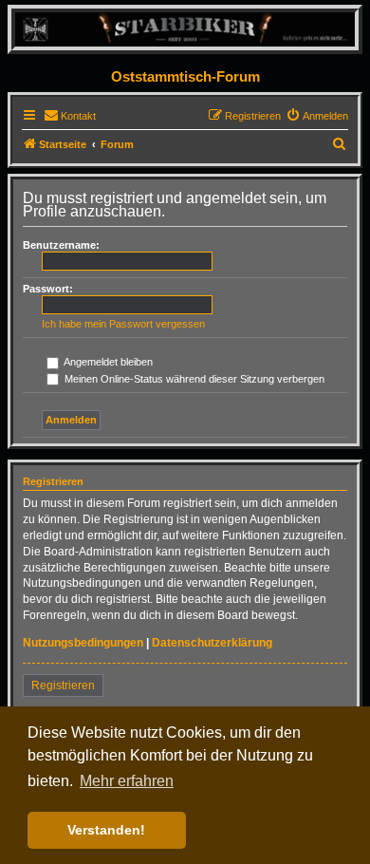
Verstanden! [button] (106, 829)
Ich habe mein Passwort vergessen (123, 323)
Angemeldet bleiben (107, 361)
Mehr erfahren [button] (127, 781)
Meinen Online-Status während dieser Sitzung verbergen (193, 379)
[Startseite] (185, 29)
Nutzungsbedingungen (83, 642)
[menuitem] (70, 115)
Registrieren (63, 685)
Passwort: (48, 288)
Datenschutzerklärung (212, 642)
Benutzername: (61, 245)
